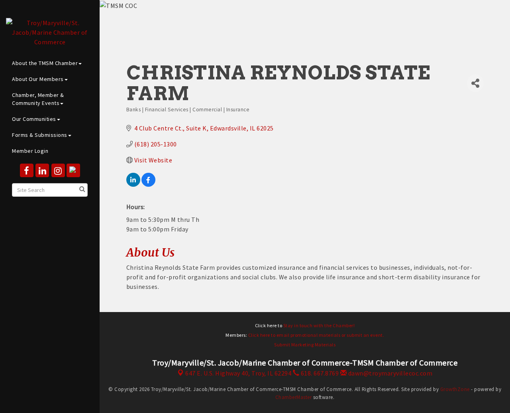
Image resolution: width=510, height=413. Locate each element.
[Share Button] (475, 83)
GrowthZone (455, 389)
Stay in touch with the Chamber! (319, 325)
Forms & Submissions (39, 134)
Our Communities (34, 119)
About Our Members (38, 79)
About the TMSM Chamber (45, 63)
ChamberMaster (293, 397)
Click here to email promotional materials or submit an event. (316, 335)
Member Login (30, 150)
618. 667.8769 (319, 373)
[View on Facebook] (148, 184)
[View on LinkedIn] (133, 184)
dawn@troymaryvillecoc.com (389, 373)
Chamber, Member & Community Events (38, 99)
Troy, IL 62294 (238, 373)
